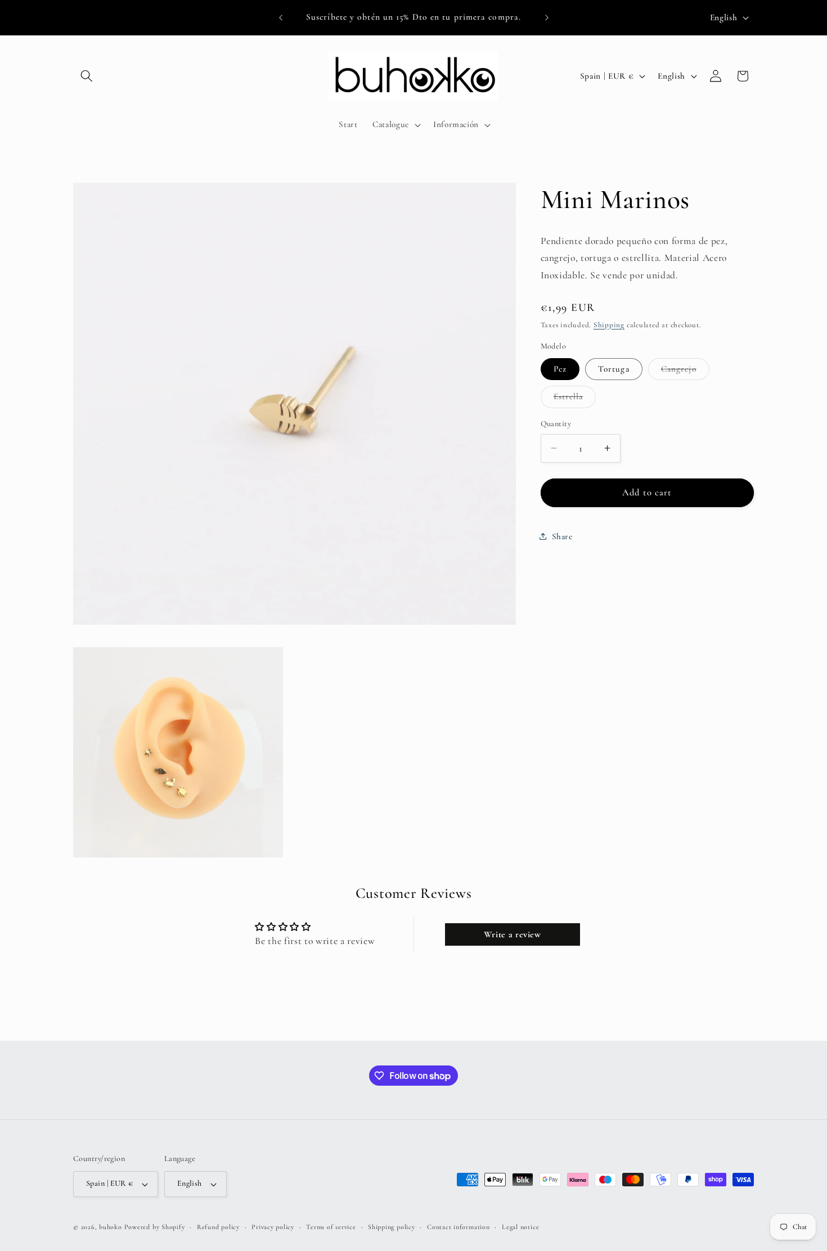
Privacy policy (272, 1227)
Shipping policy (391, 1227)
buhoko (110, 1227)
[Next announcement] (546, 17)
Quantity (556, 423)
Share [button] (562, 536)
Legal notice (520, 1227)
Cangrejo (685, 371)
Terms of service (331, 1227)
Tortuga (614, 368)
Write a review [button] (512, 934)
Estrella (575, 399)
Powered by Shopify (154, 1227)
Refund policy (218, 1227)
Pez (560, 368)
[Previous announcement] (280, 17)
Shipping (609, 324)
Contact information (458, 1227)
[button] (86, 75)
